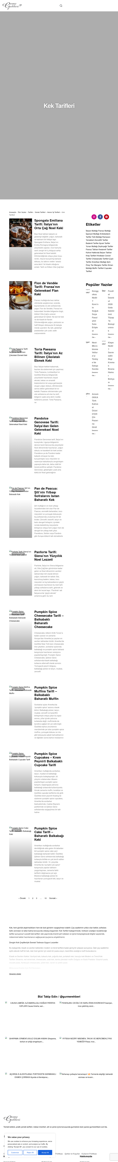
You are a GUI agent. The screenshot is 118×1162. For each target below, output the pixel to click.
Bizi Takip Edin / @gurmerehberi (59, 996)
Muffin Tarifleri (98, 268)
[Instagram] (94, 216)
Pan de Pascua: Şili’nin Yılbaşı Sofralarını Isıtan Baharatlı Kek (46, 494)
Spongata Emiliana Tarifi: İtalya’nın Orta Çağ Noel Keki (48, 224)
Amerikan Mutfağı (99, 262)
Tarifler (30, 212)
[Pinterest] (106, 216)
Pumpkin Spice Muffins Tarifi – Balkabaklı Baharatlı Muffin (46, 693)
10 (45, 898)
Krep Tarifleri (91, 255)
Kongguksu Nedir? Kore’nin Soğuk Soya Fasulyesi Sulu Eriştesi (95, 310)
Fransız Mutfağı (104, 230)
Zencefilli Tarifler (101, 240)
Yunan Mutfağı (92, 246)
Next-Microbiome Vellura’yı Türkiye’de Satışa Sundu (95, 355)
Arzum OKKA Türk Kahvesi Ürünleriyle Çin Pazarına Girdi (95, 411)
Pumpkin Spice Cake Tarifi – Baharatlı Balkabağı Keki (49, 834)
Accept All (45, 1152)
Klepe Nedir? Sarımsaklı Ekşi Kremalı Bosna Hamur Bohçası (111, 362)
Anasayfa (12, 212)
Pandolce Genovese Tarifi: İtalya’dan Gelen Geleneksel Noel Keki (46, 425)
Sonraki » (53, 898)
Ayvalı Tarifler (104, 243)
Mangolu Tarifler (100, 265)
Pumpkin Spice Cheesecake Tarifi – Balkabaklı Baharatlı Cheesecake (49, 619)
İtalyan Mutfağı (92, 230)
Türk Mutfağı (97, 237)
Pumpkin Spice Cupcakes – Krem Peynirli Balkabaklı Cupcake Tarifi (48, 759)
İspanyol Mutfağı (92, 233)
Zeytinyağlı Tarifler (105, 246)
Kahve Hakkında (92, 252)
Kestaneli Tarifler (105, 249)
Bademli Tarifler (92, 243)
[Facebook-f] (100, 216)
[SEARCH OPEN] (61, 5)
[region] (30, 1145)
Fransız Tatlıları (92, 249)
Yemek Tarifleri (40, 212)
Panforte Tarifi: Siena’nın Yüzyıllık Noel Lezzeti (48, 556)
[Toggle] (15, 974)
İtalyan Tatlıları (106, 252)
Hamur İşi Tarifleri (53, 212)
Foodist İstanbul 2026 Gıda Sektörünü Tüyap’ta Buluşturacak (111, 310)
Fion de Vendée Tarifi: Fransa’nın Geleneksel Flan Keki (47, 288)
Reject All (30, 1152)
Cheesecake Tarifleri (100, 258)
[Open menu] (20, 5)
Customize (15, 1152)
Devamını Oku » (39, 273)
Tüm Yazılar (22, 212)
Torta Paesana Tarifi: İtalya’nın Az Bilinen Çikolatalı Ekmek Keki (48, 355)
